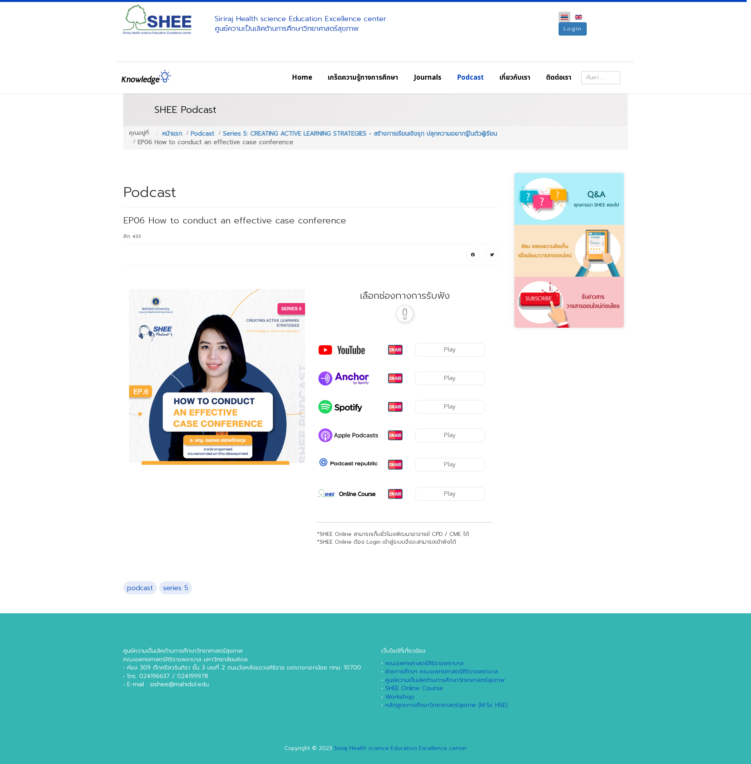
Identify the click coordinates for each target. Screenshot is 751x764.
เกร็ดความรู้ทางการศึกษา (363, 78)
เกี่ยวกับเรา (514, 78)
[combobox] (600, 77)
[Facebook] (473, 254)
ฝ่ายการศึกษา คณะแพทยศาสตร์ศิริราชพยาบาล (441, 671)
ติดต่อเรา (558, 78)
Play (450, 349)
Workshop (399, 697)
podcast (140, 588)
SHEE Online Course (414, 688)
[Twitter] (492, 254)
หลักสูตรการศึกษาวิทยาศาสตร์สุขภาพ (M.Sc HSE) (446, 705)
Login (573, 29)
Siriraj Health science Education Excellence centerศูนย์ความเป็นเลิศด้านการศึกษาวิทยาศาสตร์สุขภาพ (300, 23)
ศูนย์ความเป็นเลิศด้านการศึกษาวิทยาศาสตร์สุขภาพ (445, 680)
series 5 (175, 588)
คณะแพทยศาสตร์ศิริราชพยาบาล (424, 663)
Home (302, 78)
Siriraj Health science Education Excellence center (400, 748)
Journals (427, 78)
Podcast (470, 78)
